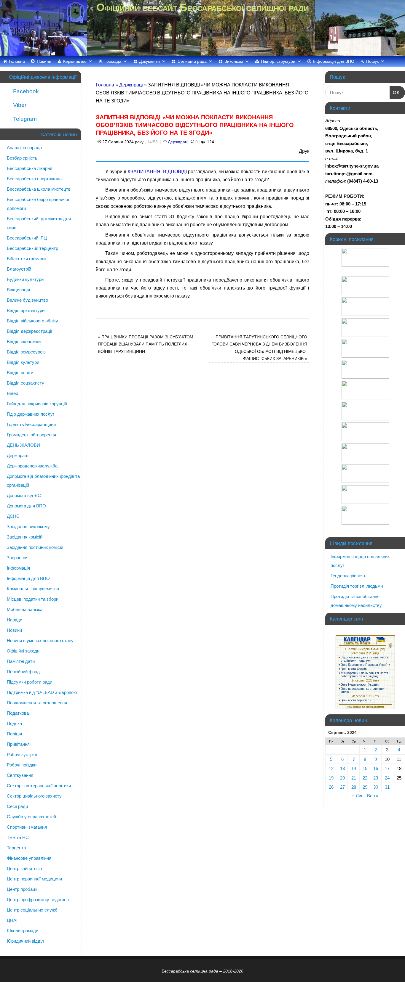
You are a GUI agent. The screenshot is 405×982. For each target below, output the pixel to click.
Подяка (14, 723)
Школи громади (22, 930)
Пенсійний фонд (23, 671)
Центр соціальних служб (32, 909)
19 (331, 777)
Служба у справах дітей (31, 816)
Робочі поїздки (21, 764)
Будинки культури (25, 279)
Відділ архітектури (25, 310)
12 (331, 768)
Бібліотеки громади (26, 258)
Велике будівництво (27, 300)
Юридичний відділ (25, 941)
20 (342, 777)
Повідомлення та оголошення (37, 702)
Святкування (20, 775)
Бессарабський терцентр (32, 248)
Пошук (372, 61)
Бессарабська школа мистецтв (39, 189)
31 (387, 787)
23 (375, 777)
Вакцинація (18, 289)
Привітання (18, 744)
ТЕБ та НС (18, 837)
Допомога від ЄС (24, 495)
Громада (112, 61)
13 (342, 768)
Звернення (17, 557)
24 (387, 777)
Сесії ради (17, 806)
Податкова (18, 713)
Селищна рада (192, 61)
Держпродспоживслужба (32, 465)
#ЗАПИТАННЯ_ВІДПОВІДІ (157, 171)
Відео (12, 393)
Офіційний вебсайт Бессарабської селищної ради (202, 7)
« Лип (357, 795)
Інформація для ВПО (333, 61)
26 (331, 787)
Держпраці (131, 84)
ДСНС (13, 516)
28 (353, 787)
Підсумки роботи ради (29, 681)
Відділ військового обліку (32, 320)
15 (365, 768)
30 (375, 787)
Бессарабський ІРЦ (27, 237)
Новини (44, 61)
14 (353, 768)
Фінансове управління (29, 858)
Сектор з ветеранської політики (39, 785)
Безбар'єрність (22, 157)
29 (365, 787)
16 (375, 768)
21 (353, 777)
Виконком (233, 61)
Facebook (25, 91)
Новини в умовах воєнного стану (40, 640)
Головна (17, 61)
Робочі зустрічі (22, 754)
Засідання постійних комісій (35, 547)
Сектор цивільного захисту (34, 795)
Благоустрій (19, 268)
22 (365, 777)
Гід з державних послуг (30, 414)
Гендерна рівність (348, 575)
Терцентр (16, 847)
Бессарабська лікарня (29, 168)
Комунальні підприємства (33, 588)
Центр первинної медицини (34, 878)
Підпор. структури (278, 61)
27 (342, 787)
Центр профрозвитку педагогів (38, 899)
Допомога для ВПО (26, 505)
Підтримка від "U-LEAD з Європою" (42, 692)
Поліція (14, 733)
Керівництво (75, 61)
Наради (14, 619)
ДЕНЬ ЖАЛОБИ (23, 445)
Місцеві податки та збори (32, 599)
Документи (149, 61)
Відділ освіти (20, 372)
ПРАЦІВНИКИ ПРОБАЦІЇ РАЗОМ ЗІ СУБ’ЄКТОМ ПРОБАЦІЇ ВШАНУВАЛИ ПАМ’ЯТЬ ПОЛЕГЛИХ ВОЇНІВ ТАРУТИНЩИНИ (145, 344)
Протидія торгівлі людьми (357, 586)
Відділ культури (23, 362)
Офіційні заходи (23, 650)
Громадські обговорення (31, 434)
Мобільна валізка (24, 609)
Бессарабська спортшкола (34, 178)
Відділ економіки (24, 341)
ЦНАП (13, 920)
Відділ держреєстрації (29, 331)
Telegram (24, 119)
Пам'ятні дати (21, 661)
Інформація (18, 567)
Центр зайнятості (24, 868)
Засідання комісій (24, 536)
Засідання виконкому (28, 526)
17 (387, 768)
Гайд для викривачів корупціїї (37, 403)
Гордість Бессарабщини (31, 424)
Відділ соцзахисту (25, 382)
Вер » (372, 795)
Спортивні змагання (27, 827)
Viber (19, 105)
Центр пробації (22, 889)
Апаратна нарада (24, 147)
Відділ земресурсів (26, 351)
